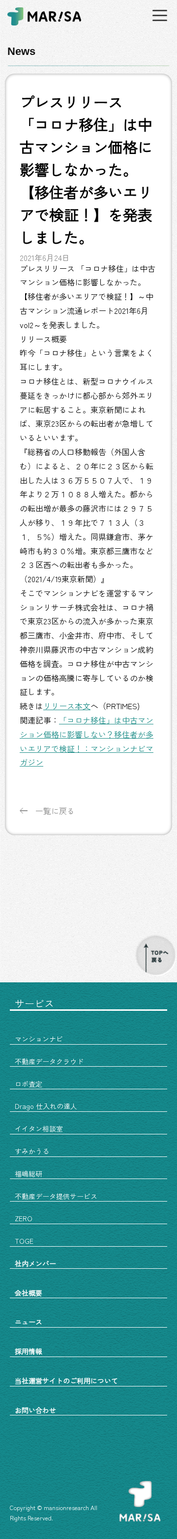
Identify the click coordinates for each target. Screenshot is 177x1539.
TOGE (24, 1241)
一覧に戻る (55, 811)
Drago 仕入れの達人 (46, 1106)
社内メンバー (35, 1263)
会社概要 (28, 1293)
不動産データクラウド (49, 1061)
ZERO (23, 1218)
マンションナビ (39, 1039)
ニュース (28, 1322)
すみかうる (32, 1151)
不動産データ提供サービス (56, 1196)
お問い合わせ (35, 1410)
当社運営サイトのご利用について (66, 1380)
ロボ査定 (28, 1084)
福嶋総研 (28, 1174)
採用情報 (28, 1351)
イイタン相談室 (39, 1128)
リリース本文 (66, 706)
